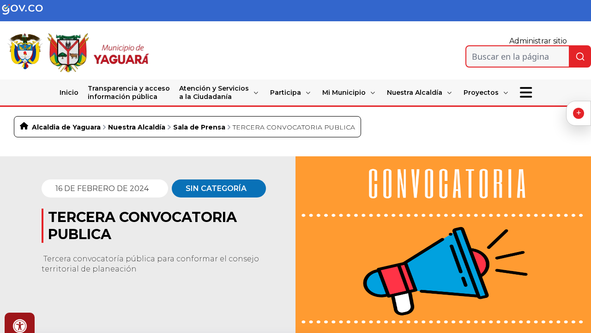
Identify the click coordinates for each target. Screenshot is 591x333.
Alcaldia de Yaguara (66, 127)
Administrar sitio (538, 41)
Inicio (69, 92)
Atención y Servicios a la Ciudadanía (214, 92)
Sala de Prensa (199, 127)
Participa (285, 92)
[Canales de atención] (578, 113)
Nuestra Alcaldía (414, 92)
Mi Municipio (344, 92)
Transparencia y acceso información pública (129, 92)
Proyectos (481, 92)
